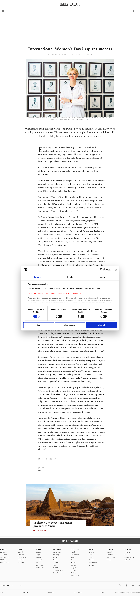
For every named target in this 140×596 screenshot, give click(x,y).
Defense (56, 568)
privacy (25, 592)
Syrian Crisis (39, 565)
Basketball (110, 555)
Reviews (91, 565)
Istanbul (20, 552)
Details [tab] (70, 277)
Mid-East (38, 552)
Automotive (57, 552)
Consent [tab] (37, 277)
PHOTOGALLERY (42, 530)
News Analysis (4, 562)
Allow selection (70, 325)
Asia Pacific (39, 560)
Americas (38, 557)
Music (90, 555)
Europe (38, 555)
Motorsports (111, 557)
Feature (73, 573)
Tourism (56, 562)
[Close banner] (116, 269)
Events (91, 557)
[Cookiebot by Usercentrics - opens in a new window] (101, 269)
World (38, 549)
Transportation (58, 570)
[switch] (59, 316)
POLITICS (3, 549)
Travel (73, 557)
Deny (39, 325)
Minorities (21, 560)
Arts (91, 549)
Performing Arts (94, 562)
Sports (110, 549)
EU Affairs (3, 560)
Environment (75, 555)
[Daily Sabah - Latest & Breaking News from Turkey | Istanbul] (70, 4)
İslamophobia (40, 568)
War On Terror (4, 557)
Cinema (91, 552)
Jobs (1, 592)
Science (73, 565)
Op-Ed (126, 555)
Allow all (101, 325)
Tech (54, 565)
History (73, 570)
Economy (56, 555)
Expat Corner (75, 576)
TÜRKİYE (21, 549)
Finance (55, 560)
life (39, 471)
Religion (73, 568)
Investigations (22, 557)
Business (57, 549)
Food (72, 560)
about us (50, 592)
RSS (103, 592)
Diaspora (21, 562)
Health (73, 552)
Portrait (91, 560)
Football (109, 552)
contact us (78, 592)
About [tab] (102, 277)
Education (21, 555)
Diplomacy (3, 552)
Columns (127, 552)
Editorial (127, 560)
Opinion (128, 549)
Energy (55, 557)
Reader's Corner (129, 557)
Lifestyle (75, 549)
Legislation (3, 555)
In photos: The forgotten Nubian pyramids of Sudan (52, 524)
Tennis (109, 560)
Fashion (73, 562)
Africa (37, 562)
